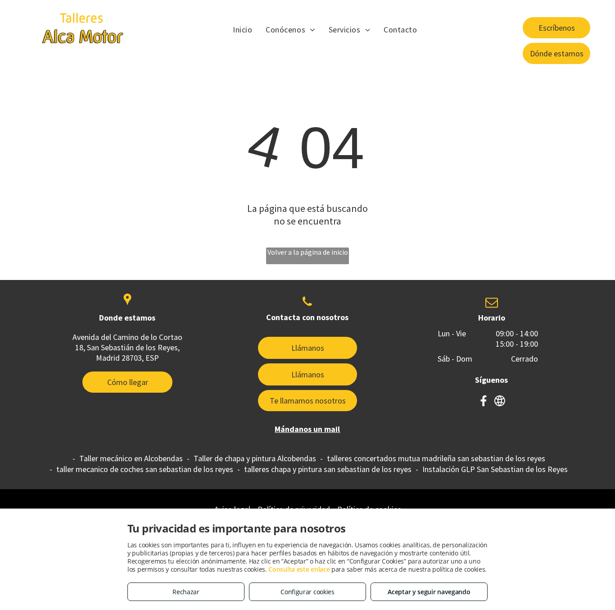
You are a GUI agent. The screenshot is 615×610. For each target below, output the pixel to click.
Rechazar (185, 591)
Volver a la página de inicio (307, 252)
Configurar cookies (307, 591)
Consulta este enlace (299, 569)
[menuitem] (242, 29)
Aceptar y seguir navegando (429, 591)
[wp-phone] (307, 308)
